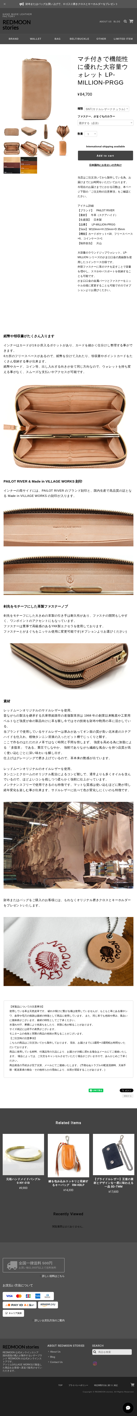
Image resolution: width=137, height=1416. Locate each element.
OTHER (101, 38)
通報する (128, 1096)
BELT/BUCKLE (79, 38)
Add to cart (105, 155)
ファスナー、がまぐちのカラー (96, 116)
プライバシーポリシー (78, 1385)
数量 (80, 133)
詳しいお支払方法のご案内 (50, 1320)
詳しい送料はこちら (53, 1276)
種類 (80, 108)
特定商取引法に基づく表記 (106, 1385)
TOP (60, 1385)
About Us (105, 21)
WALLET (35, 38)
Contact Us (56, 1362)
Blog (117, 21)
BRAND (14, 38)
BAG (58, 38)
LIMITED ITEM (123, 38)
